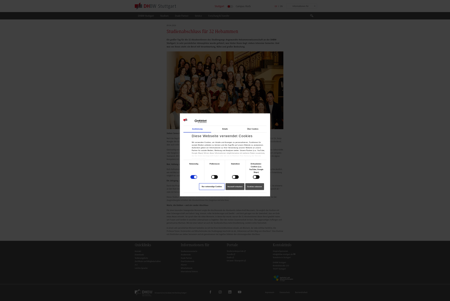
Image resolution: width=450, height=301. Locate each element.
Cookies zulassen (254, 187)
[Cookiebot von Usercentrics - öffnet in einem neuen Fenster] (196, 121)
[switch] (214, 177)
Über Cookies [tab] (252, 129)
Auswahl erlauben (235, 187)
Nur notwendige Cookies (212, 187)
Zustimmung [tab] (197, 129)
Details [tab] (225, 129)
